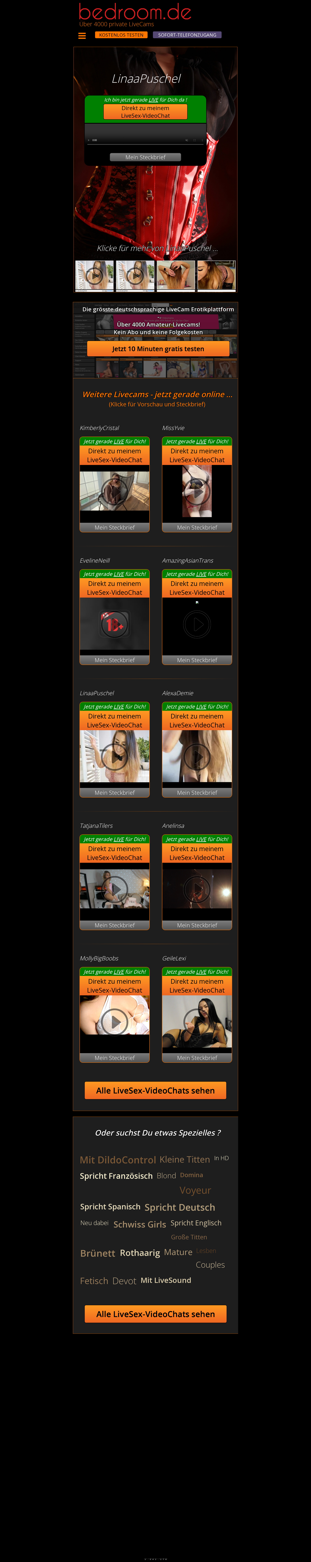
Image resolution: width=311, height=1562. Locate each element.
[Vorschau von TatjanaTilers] (114, 913)
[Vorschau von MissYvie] (197, 515)
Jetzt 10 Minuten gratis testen (158, 348)
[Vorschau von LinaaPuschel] (114, 780)
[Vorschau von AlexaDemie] (197, 780)
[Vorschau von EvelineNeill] (114, 647)
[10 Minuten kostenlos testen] (89, 32)
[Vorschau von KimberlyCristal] (114, 515)
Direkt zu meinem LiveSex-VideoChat (145, 111)
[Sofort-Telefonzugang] (92, 32)
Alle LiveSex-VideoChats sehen (155, 1090)
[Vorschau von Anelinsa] (197, 913)
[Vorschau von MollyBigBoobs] (114, 1023)
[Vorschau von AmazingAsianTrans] (197, 602)
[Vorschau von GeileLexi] (197, 1045)
